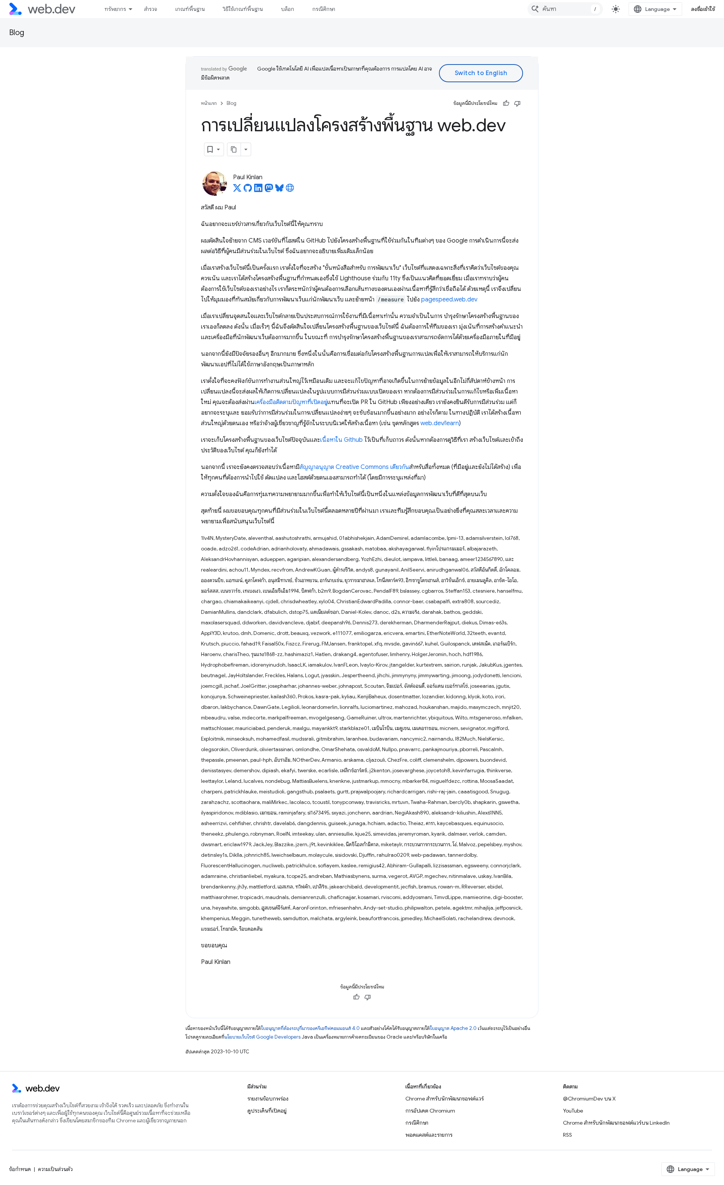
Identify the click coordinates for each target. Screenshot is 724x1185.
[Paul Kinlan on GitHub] (248, 190)
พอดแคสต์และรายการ (428, 1134)
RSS (567, 1134)
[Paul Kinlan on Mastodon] (269, 190)
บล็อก (287, 9)
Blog (16, 32)
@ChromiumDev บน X (589, 1098)
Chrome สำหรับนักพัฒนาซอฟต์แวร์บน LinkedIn (616, 1122)
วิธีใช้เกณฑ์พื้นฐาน (243, 9)
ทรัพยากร (115, 9)
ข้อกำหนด (20, 1169)
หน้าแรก (209, 103)
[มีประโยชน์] (506, 103)
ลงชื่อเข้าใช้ (703, 9)
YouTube (573, 1110)
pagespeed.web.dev (449, 299)
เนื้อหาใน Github (341, 440)
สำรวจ (150, 9)
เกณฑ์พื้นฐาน (190, 9)
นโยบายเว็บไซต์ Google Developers (262, 1037)
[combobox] (565, 9)
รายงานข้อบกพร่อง (267, 1098)
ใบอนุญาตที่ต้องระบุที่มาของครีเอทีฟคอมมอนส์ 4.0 (310, 1028)
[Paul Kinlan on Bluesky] (279, 190)
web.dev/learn (439, 423)
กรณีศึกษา (323, 9)
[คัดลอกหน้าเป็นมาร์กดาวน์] (234, 149)
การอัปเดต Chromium (430, 1110)
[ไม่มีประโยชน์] (517, 103)
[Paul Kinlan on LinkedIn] (258, 190)
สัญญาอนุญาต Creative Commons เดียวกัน (354, 467)
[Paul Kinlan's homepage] (290, 190)
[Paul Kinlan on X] (237, 190)
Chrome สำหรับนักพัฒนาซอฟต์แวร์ (444, 1098)
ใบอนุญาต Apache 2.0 (453, 1028)
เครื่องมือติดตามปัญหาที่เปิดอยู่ (291, 402)
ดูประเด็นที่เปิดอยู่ (267, 1110)
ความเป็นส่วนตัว (55, 1169)
